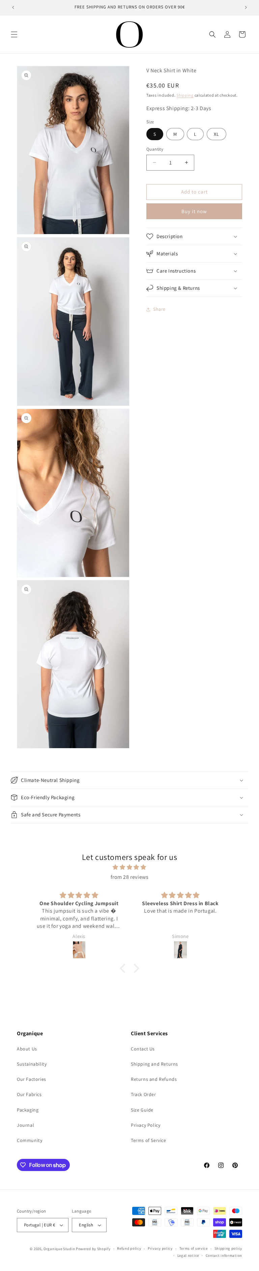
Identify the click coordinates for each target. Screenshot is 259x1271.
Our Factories (31, 1079)
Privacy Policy (145, 1125)
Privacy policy (160, 1248)
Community (29, 1140)
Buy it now (194, 211)
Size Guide (142, 1110)
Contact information (224, 1255)
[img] (129, 867)
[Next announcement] (245, 7)
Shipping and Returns (154, 1064)
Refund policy (129, 1248)
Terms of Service (148, 1140)
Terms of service (193, 1248)
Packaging (27, 1110)
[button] (14, 34)
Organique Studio (59, 1248)
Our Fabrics (29, 1094)
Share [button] (159, 309)
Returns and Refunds (154, 1079)
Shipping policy (228, 1248)
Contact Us (143, 1049)
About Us (27, 1049)
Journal (25, 1125)
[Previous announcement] (13, 7)
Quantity (154, 149)
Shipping (185, 95)
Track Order (143, 1094)
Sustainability (32, 1064)
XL (216, 134)
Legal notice (188, 1255)
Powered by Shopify (93, 1248)
